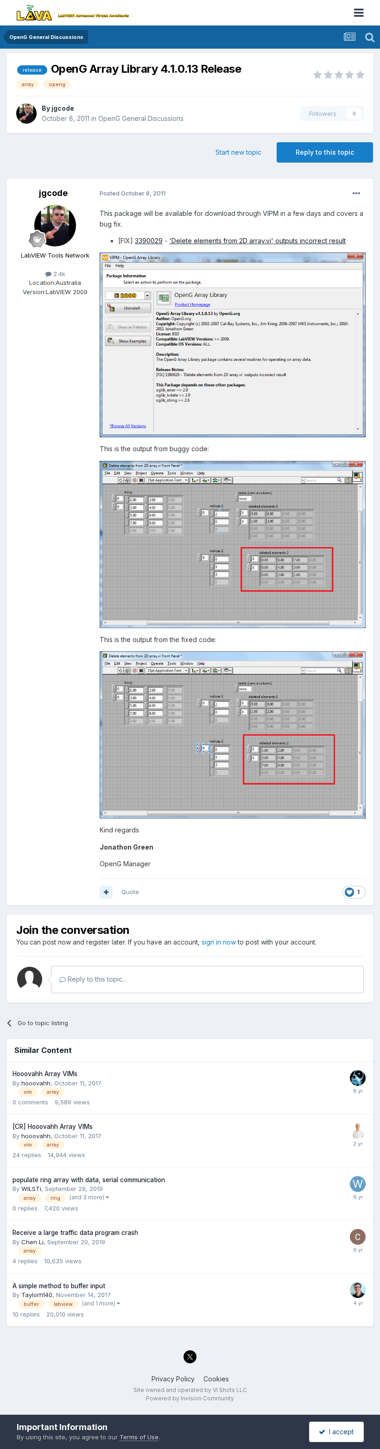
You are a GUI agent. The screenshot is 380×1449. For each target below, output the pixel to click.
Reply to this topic (325, 152)
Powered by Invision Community (190, 1398)
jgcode (62, 108)
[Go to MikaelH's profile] (358, 1131)
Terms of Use (139, 1437)
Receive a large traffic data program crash (75, 1232)
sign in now (219, 942)
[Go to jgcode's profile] (26, 113)
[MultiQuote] (106, 892)
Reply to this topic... (96, 979)
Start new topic (238, 152)
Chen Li (32, 1242)
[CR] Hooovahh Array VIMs (53, 1126)
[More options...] (356, 193)
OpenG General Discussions (141, 118)
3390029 (149, 241)
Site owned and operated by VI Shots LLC (190, 1389)
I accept (339, 1432)
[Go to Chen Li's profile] (358, 1237)
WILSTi (31, 1188)
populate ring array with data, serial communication (89, 1180)
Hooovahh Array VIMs (45, 1073)
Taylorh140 (36, 1294)
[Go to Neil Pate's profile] (358, 1290)
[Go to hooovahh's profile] (358, 1078)
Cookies (216, 1379)
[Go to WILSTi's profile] (358, 1184)
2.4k (58, 273)
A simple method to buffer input (59, 1286)
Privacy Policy (173, 1379)
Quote (130, 891)
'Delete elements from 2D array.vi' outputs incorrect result (257, 241)
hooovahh (36, 1083)
